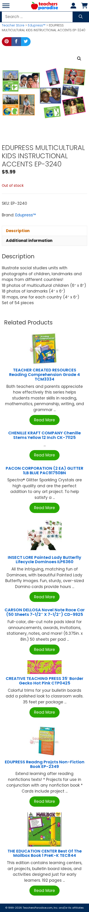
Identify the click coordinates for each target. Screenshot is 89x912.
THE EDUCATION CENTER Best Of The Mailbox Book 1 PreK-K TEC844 (45, 853)
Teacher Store (13, 25)
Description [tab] (18, 230)
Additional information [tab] (29, 240)
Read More (44, 420)
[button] (79, 58)
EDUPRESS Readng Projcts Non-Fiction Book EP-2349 (44, 764)
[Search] (80, 16)
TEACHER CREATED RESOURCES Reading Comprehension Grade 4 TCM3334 (44, 374)
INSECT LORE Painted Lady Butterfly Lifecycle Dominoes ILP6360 (44, 559)
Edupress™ (36, 25)
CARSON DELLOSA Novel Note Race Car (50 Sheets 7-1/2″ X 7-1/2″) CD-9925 (45, 612)
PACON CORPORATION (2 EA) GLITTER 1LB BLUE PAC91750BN (44, 470)
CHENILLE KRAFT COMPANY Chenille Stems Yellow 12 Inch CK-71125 (44, 435)
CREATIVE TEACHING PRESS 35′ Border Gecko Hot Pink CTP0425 (44, 681)
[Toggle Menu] (6, 5)
